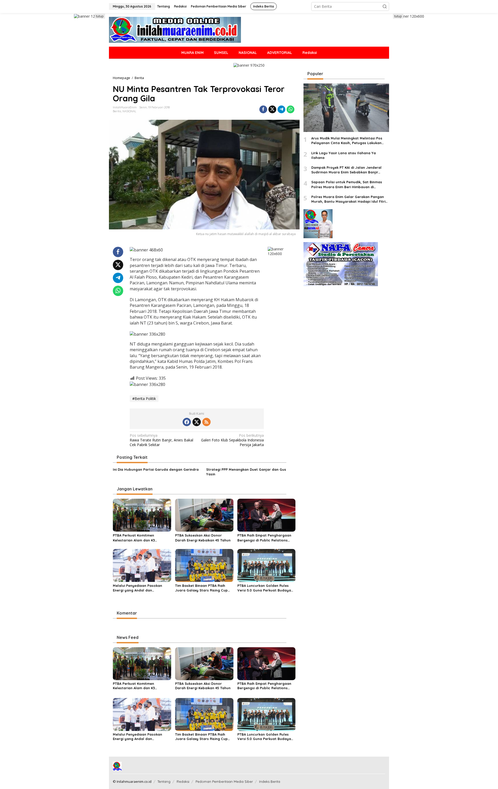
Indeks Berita (269, 781)
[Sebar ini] (263, 109)
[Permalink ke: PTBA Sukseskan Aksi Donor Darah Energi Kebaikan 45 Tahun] (204, 514)
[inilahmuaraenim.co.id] (175, 29)
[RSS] (206, 422)
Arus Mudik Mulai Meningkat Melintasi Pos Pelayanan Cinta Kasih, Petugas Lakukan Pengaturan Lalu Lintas (346, 140)
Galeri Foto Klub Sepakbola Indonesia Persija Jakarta (232, 440)
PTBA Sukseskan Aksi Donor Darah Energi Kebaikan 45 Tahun (203, 537)
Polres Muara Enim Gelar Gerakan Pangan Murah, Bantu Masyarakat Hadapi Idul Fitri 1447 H (348, 199)
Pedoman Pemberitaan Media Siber (224, 781)
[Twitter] (196, 422)
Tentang (163, 781)
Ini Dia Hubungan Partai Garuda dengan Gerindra (156, 469)
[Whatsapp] (290, 109)
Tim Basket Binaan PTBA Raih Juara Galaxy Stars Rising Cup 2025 (201, 588)
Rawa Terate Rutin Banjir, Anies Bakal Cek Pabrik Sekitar (161, 440)
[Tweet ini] (272, 109)
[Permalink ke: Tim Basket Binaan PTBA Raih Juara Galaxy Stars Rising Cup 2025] (204, 565)
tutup (100, 16)
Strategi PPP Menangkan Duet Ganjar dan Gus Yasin (246, 471)
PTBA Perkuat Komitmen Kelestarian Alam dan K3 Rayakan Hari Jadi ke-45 (134, 537)
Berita (117, 111)
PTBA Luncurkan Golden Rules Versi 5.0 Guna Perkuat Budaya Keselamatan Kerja (264, 588)
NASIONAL (129, 111)
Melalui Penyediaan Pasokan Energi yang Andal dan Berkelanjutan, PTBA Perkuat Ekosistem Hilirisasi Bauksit (137, 588)
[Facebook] (187, 422)
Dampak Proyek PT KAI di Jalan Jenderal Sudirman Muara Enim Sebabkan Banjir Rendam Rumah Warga (346, 169)
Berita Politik (145, 398)
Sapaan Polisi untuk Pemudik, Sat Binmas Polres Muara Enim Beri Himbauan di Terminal (346, 184)
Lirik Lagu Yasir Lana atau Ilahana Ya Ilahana (343, 155)
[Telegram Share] (281, 109)
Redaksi (183, 781)
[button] (384, 6)
